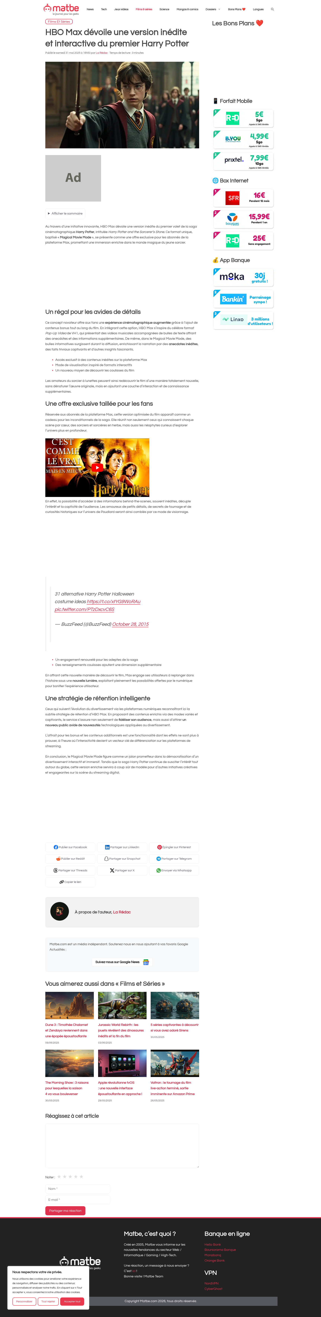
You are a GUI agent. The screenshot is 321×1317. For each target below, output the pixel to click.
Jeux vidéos (121, 9)
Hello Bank (213, 1244)
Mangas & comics (187, 9)
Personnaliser (24, 1301)
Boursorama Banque (220, 1250)
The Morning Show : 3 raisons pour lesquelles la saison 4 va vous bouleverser (67, 1088)
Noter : (50, 1177)
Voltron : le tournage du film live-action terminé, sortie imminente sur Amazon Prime (173, 1088)
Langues (258, 9)
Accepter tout (72, 1301)
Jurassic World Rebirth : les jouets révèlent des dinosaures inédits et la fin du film (121, 1030)
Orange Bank (215, 1260)
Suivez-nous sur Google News (117, 962)
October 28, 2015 (130, 624)
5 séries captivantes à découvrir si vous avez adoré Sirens (175, 1027)
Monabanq (213, 1255)
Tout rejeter (48, 1301)
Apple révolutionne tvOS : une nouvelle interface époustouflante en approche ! (120, 1088)
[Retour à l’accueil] (61, 9)
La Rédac (122, 912)
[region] (48, 1288)
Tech (104, 9)
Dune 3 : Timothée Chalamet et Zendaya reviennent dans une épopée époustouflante (66, 1030)
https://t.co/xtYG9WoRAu (113, 601)
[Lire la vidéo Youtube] (97, 467)
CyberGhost (213, 1289)
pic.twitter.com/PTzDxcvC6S (84, 609)
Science (164, 9)
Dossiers (211, 9)
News (90, 9)
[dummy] (73, 200)
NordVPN (211, 1283)
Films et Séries (59, 21)
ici (134, 1271)
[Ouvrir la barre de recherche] (272, 9)
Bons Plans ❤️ (237, 9)
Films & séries (144, 9)
